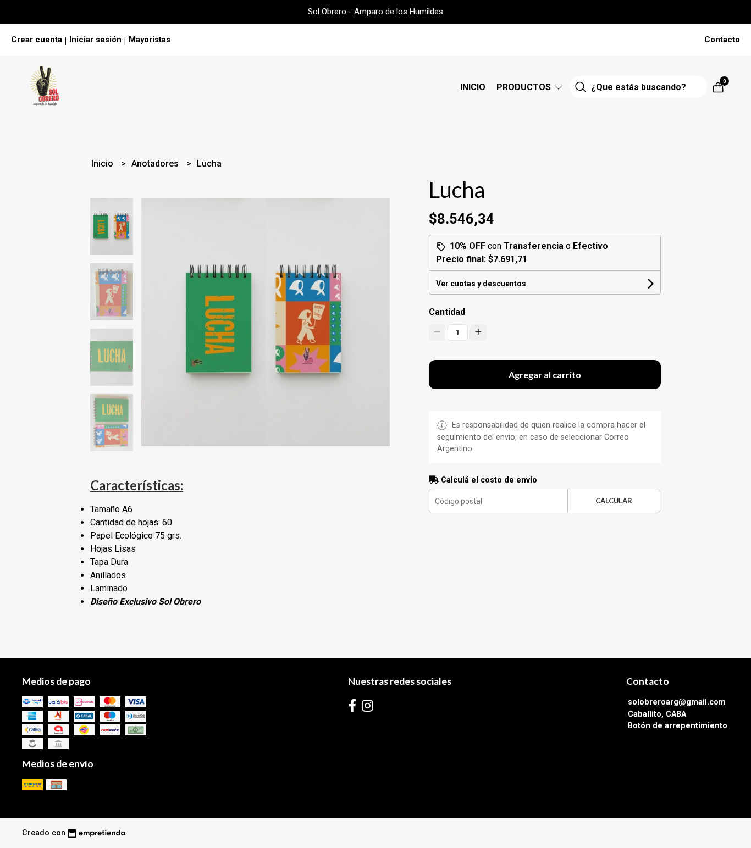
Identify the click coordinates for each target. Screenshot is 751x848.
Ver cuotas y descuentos (481, 283)
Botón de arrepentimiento (677, 725)
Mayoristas (149, 40)
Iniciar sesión (95, 40)
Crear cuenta (36, 40)
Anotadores (156, 163)
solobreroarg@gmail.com (677, 702)
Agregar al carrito (545, 374)
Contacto (722, 40)
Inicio (472, 87)
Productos (524, 87)
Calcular (613, 500)
